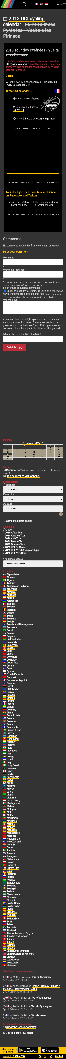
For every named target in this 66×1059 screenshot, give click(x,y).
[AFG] (4, 574)
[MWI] (4, 806)
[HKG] (4, 739)
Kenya (10, 779)
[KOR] (4, 782)
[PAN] (4, 853)
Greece (10, 718)
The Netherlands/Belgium (20, 933)
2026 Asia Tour (13, 538)
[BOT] (4, 627)
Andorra (11, 583)
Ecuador (11, 683)
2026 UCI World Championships (22, 550)
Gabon (10, 706)
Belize (10, 612)
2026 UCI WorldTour (15, 553)
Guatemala (12, 727)
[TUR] (4, 942)
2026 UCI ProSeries (15, 547)
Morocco (11, 835)
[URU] (4, 956)
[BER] (4, 618)
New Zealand (14, 841)
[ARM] (4, 592)
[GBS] (4, 730)
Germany (11, 709)
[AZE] (4, 600)
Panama (11, 853)
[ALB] (4, 577)
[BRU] (4, 633)
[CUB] (4, 668)
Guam (10, 724)
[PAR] (4, 856)
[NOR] (4, 844)
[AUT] (4, 597)
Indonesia (12, 750)
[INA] (4, 750)
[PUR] (4, 868)
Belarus (11, 606)
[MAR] (4, 835)
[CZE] (4, 674)
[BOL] (4, 621)
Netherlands (13, 838)
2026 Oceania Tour (15, 544)
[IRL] (4, 756)
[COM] (4, 659)
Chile (9, 650)
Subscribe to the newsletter (21, 1027)
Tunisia (10, 939)
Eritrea (10, 692)
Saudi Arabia (13, 882)
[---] (4, 933)
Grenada (11, 721)
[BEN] (4, 615)
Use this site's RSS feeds (19, 1032)
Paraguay (12, 856)
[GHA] (4, 712)
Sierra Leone (13, 894)
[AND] (4, 583)
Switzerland (13, 918)
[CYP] (4, 671)
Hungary (11, 741)
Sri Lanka (12, 911)
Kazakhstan (13, 777)
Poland (10, 862)
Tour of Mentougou (41, 997)
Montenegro (13, 832)
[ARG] (4, 589)
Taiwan (10, 924)
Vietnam (11, 965)
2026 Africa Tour (14, 532)
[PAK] (4, 850)
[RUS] (4, 876)
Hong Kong (13, 738)
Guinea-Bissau (14, 730)
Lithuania (11, 797)
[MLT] (4, 815)
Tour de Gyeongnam (41, 1006)
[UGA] (4, 945)
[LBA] (4, 794)
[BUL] (4, 636)
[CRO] (4, 665)
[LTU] (4, 797)
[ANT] (4, 586)
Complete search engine (19, 520)
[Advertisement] (33, 151)
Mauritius (12, 821)
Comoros (12, 659)
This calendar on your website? (23, 476)
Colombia (12, 656)
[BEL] (4, 609)
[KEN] (4, 780)
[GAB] (4, 706)
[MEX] (4, 824)
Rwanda (11, 879)
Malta (10, 815)
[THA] (4, 930)
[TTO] (4, 936)
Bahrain (11, 603)
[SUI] (4, 918)
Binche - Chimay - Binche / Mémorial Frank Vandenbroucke (31, 987)
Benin (10, 615)
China (10, 653)
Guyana (10, 733)
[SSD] (4, 906)
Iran (9, 753)
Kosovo (11, 785)
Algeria (10, 580)
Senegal (11, 888)
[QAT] (4, 871)
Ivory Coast (13, 765)
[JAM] (4, 768)
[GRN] (4, 721)
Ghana (10, 712)
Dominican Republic (17, 680)
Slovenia (11, 900)
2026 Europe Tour (14, 541)
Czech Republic (15, 674)
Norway (11, 844)
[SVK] (4, 897)
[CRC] (4, 662)
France (35, 98)
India (9, 747)
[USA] (4, 953)
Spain (10, 909)
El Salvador (13, 689)
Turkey (10, 942)
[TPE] (4, 924)
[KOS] (4, 785)
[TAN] (4, 927)
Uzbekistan (13, 959)
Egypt (10, 686)
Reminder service (15, 470)
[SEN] (4, 888)
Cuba (9, 668)
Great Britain (13, 715)
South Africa (13, 903)
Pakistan (11, 850)
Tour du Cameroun (41, 977)
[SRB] (4, 891)
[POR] (4, 865)
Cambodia (12, 642)
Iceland (11, 744)
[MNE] (4, 832)
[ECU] (4, 683)
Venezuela (12, 962)
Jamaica (11, 768)
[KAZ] (4, 777)
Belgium (11, 609)
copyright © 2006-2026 (14, 1056)
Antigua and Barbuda (18, 586)
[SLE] (4, 894)
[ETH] (4, 698)
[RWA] (4, 879)
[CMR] (4, 645)
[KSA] (4, 882)
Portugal (11, 865)
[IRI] (4, 753)
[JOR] (4, 774)
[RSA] (4, 903)
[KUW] (4, 788)
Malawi (10, 806)
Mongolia (12, 829)
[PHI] (4, 859)
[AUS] (4, 595)
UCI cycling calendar (16, 64)
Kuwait (10, 788)
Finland (10, 700)
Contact (59, 1056)
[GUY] (4, 733)
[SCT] (4, 885)
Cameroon (12, 645)
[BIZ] (4, 612)
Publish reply (15, 347)
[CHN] (4, 653)
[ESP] (4, 909)
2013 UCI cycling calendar (24, 21)
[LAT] (4, 791)
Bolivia (10, 621)
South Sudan (13, 906)
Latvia (10, 791)
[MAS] (4, 809)
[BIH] (4, 624)
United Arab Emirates (18, 950)
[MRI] (4, 821)
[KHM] (4, 642)
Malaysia (11, 809)
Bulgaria (11, 636)
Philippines (13, 859)
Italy (9, 762)
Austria (10, 597)
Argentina (12, 589)
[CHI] (4, 650)
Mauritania (12, 818)
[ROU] (4, 873)
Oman (10, 847)
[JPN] (4, 771)
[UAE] (4, 950)
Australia (11, 594)
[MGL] (4, 830)
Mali (9, 812)
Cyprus (10, 671)
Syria (9, 921)
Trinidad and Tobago (17, 936)
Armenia (11, 591)
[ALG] (4, 580)
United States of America (20, 953)
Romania (11, 873)
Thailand (11, 930)
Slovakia (11, 897)
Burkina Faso (14, 639)
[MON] (4, 827)
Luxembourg (13, 800)
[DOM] (4, 680)
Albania (11, 577)
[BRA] (4, 630)
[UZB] (4, 959)
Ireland (10, 756)
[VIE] (4, 965)
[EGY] (4, 686)
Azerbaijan (12, 600)
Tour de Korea (38, 1015)
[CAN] (4, 648)
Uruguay (11, 956)
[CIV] (4, 765)
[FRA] (4, 703)
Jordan (10, 774)
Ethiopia (11, 697)
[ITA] (4, 762)
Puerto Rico (13, 868)
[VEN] (4, 962)
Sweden (11, 914)
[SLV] (4, 689)
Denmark (11, 677)
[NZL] (4, 841)
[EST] (4, 695)
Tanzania (11, 927)
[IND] (4, 747)
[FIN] (4, 700)
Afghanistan (13, 574)
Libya (10, 794)
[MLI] (4, 812)
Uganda (11, 944)
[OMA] (4, 847)
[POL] (4, 862)
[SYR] (4, 921)
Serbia (10, 891)
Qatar (9, 870)
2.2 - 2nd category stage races (39, 118)
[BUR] (4, 639)
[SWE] (4, 915)
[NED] (4, 838)
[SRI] (4, 912)
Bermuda (11, 618)
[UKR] (4, 948)
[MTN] (4, 818)
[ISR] (4, 759)
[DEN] (4, 677)
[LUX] (4, 800)
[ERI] (4, 692)
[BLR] (4, 606)
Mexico (11, 823)
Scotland (11, 885)
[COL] (4, 656)
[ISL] (4, 744)
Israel (10, 759)
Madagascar (13, 803)
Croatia (10, 665)
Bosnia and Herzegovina (20, 624)
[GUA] (4, 727)
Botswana (12, 627)
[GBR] (4, 715)
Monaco (11, 827)
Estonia (11, 695)
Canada (11, 647)
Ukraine (11, 947)
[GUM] (4, 724)
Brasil (10, 630)
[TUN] (4, 939)
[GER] (4, 709)
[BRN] (4, 603)
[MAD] (4, 803)
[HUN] (4, 741)
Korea (10, 782)
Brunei (10, 633)
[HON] (4, 736)
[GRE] (4, 718)
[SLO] (4, 900)
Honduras (12, 736)
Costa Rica (12, 662)
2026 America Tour (15, 535)
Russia (10, 876)
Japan (10, 771)
